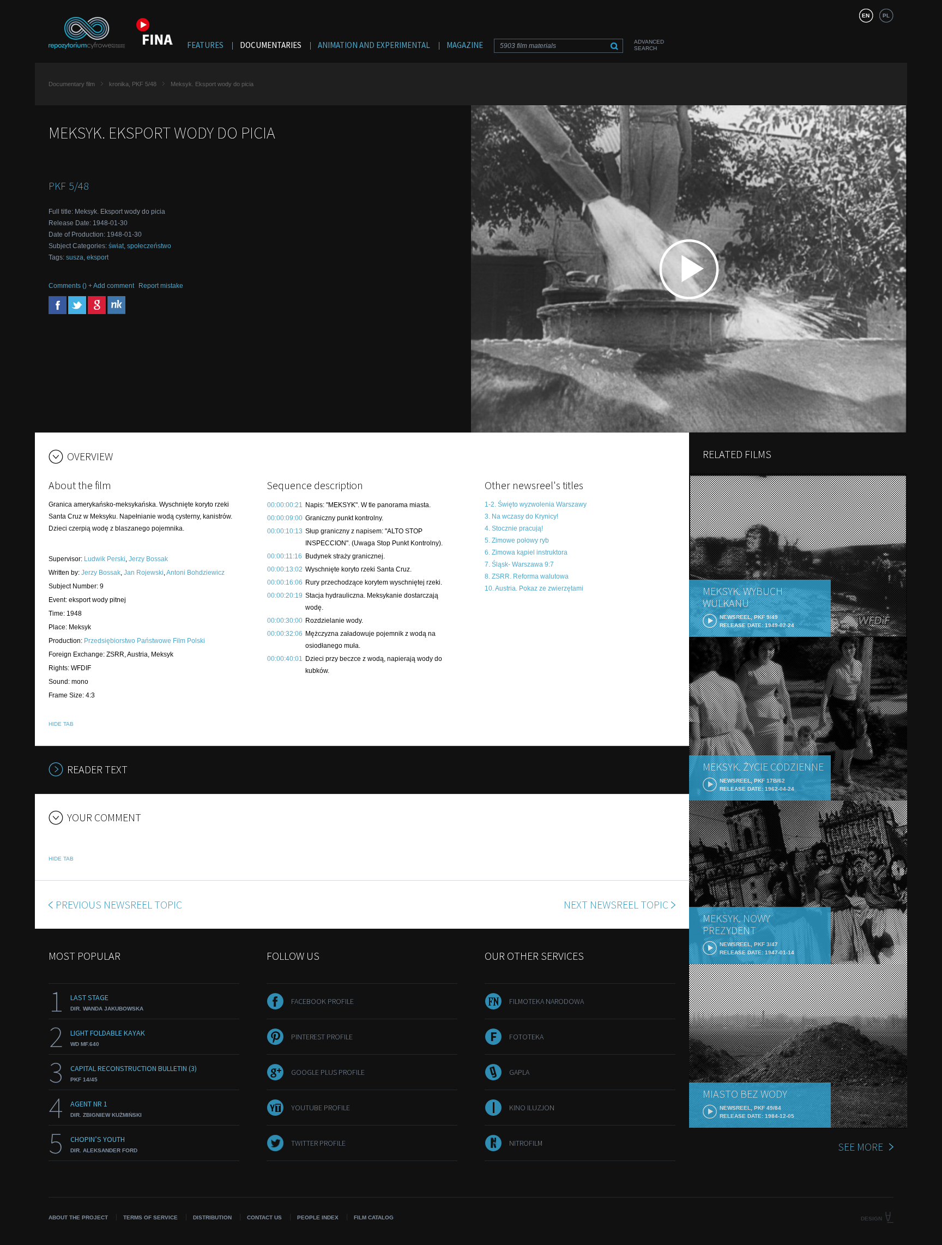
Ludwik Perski (104, 559)
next (616, 904)
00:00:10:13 (285, 531)
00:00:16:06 (285, 582)
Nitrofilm (525, 1143)
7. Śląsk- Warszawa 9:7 (519, 564)
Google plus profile (328, 1072)
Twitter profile (318, 1143)
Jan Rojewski (144, 572)
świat (116, 246)
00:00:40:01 (285, 659)
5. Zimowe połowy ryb (517, 540)
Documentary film (72, 84)
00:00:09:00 (285, 518)
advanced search (649, 45)
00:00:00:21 (285, 505)
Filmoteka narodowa (546, 1001)
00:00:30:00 (285, 620)
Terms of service (150, 1217)
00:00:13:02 (285, 569)
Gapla (519, 1072)
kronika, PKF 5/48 (132, 84)
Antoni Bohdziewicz (195, 572)
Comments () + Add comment (91, 286)
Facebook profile (322, 1001)
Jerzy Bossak (148, 559)
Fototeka (526, 1037)
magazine (464, 45)
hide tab (61, 724)
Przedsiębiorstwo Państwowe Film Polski (144, 641)
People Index (318, 1217)
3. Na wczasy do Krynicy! (521, 516)
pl (886, 16)
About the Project (78, 1217)
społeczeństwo (149, 246)
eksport (97, 257)
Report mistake (160, 286)
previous (119, 904)
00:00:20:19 (285, 595)
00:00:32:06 (285, 633)
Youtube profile (320, 1107)
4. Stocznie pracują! (514, 528)
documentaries (270, 45)
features (205, 45)
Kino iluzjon (531, 1107)
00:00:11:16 (284, 556)
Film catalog (374, 1217)
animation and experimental (374, 45)
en (865, 16)
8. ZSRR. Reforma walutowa (527, 576)
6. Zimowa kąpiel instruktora (526, 552)
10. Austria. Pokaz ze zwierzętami (534, 588)
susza (74, 257)
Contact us (264, 1217)
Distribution (212, 1217)
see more (860, 1146)
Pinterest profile (322, 1037)
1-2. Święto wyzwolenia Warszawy (536, 504)
